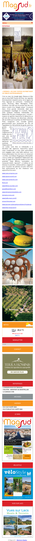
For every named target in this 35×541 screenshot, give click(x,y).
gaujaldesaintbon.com (9, 189)
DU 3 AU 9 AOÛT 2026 (10, 407)
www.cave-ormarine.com (9, 173)
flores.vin (5, 183)
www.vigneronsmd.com (9, 176)
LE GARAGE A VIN (8, 392)
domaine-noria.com (8, 195)
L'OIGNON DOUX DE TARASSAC (13, 387)
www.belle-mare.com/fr (9, 198)
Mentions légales (22, 540)
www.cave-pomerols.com (10, 179)
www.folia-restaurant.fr (9, 207)
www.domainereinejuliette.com (11, 192)
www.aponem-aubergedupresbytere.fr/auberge (16, 204)
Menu (5, 23)
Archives (17, 397)
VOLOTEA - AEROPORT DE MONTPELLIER (16, 389)
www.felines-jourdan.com (10, 186)
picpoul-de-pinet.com (8, 201)
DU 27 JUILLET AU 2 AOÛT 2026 (12, 409)
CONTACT (17, 349)
